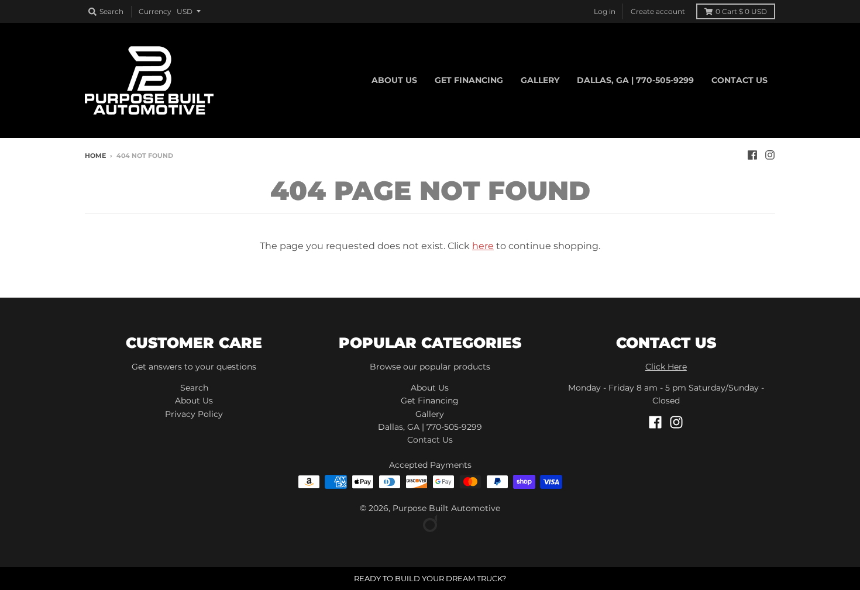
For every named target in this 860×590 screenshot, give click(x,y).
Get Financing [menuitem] (469, 80)
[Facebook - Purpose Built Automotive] (752, 155)
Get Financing (430, 400)
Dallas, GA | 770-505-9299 (430, 427)
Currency (155, 11)
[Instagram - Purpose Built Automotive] (770, 155)
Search (194, 387)
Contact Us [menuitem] (739, 80)
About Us (194, 400)
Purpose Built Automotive (446, 508)
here (483, 245)
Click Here (666, 366)
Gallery (429, 414)
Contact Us (430, 439)
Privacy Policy (194, 414)
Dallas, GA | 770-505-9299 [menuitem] (635, 80)
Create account (658, 11)
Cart (741, 11)
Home (95, 155)
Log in (604, 11)
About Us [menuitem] (394, 80)
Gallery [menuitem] (540, 80)
